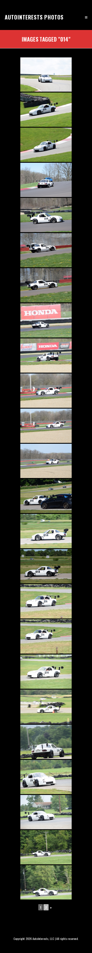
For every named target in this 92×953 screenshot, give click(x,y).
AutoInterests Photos (34, 17)
